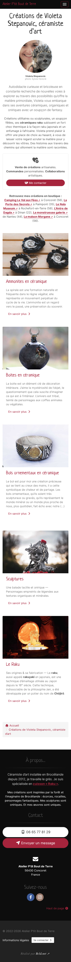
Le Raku (12, 664)
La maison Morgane (37, 216)
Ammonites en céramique (26, 281)
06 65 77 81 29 (37, 832)
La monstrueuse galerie (49, 212)
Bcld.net (41, 953)
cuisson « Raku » (45, 784)
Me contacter (37, 183)
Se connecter (41, 940)
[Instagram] (40, 897)
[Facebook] (30, 897)
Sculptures (14, 579)
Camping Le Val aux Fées (21, 200)
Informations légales (16, 940)
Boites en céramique (23, 375)
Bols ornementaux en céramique (32, 473)
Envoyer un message (37, 843)
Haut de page (55, 908)
